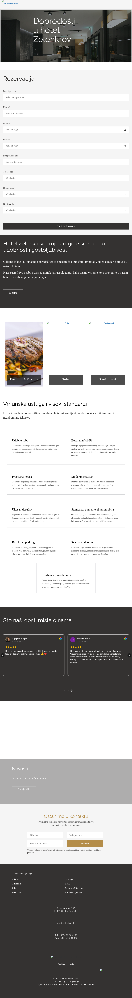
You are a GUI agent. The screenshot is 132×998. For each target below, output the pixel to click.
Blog (67, 884)
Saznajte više (24, 789)
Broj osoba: (9, 204)
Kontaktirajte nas (73, 892)
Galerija (69, 879)
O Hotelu (16, 884)
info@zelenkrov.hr (66, 923)
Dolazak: (8, 123)
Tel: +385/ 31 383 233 (66, 935)
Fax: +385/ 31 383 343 (66, 938)
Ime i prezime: (11, 91)
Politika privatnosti (69, 984)
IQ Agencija (73, 981)
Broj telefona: (10, 155)
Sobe (66, 379)
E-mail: (7, 107)
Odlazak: (8, 139)
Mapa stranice (88, 984)
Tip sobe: (8, 171)
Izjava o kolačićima (47, 984)
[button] (129, 655)
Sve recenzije (66, 690)
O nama (13, 292)
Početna (15, 879)
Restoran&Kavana (24, 379)
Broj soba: (8, 188)
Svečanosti (107, 379)
